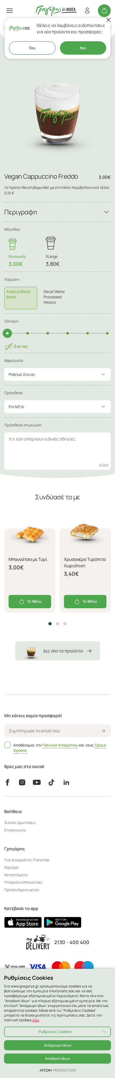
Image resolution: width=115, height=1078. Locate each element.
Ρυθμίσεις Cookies (55, 1031)
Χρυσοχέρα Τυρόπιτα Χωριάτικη (85, 562)
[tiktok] (51, 782)
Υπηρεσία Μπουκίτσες (23, 882)
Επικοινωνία (15, 829)
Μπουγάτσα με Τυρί (28, 559)
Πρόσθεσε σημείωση (23, 424)
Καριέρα (11, 867)
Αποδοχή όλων (57, 1058)
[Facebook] (7, 782)
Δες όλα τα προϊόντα (63, 651)
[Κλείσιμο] (108, 20)
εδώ (35, 1020)
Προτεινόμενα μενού (21, 889)
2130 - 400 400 (71, 942)
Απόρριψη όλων (57, 1045)
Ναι (83, 47)
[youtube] (37, 782)
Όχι (32, 47)
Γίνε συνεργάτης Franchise (26, 859)
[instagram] (22, 782)
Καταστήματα (16, 874)
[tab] (57, 293)
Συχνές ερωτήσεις (20, 822)
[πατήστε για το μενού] (9, 10)
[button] (50, 623)
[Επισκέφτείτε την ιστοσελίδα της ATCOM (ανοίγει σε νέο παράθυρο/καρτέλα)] (58, 1070)
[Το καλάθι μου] (104, 10)
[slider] (7, 333)
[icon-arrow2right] (103, 731)
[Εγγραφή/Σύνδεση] (87, 10)
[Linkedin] (66, 782)
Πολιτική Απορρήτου (60, 745)
